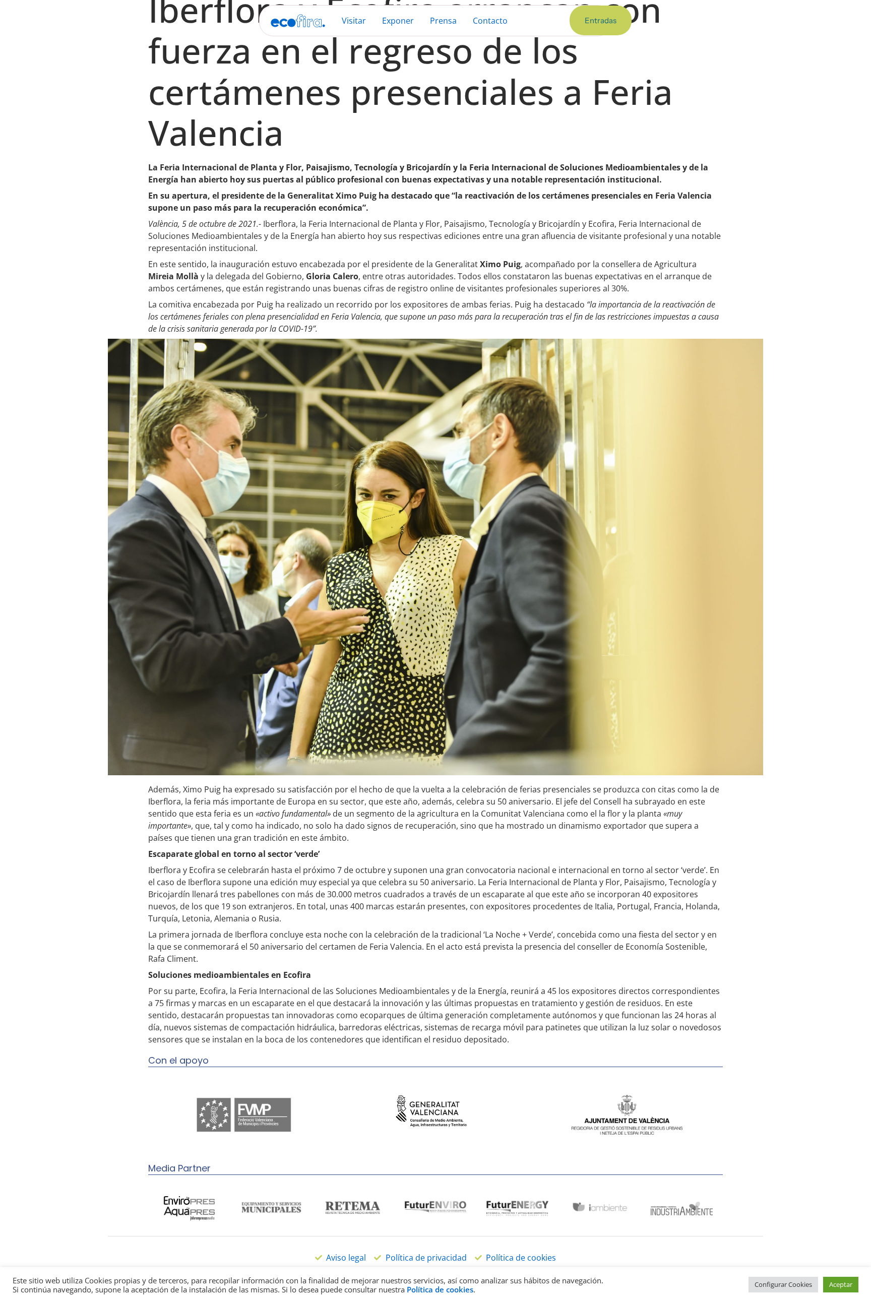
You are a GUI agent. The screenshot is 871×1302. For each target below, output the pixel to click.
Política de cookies (440, 1289)
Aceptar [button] (840, 1284)
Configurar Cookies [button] (783, 1284)
